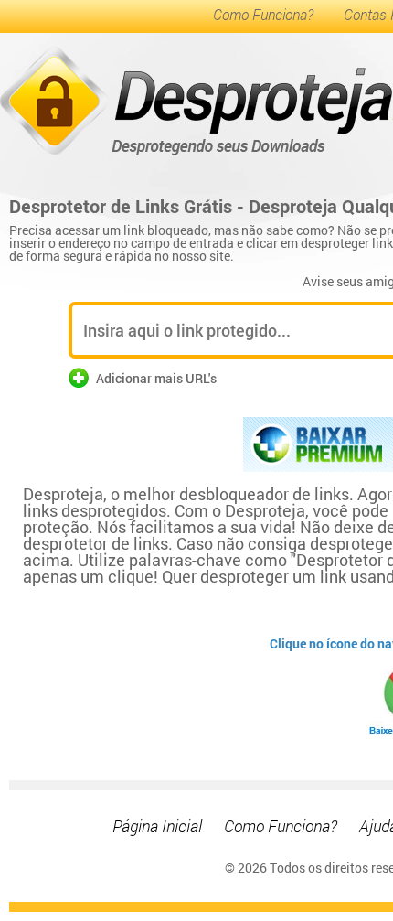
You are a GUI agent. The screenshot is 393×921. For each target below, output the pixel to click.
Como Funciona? (263, 14)
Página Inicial (157, 826)
